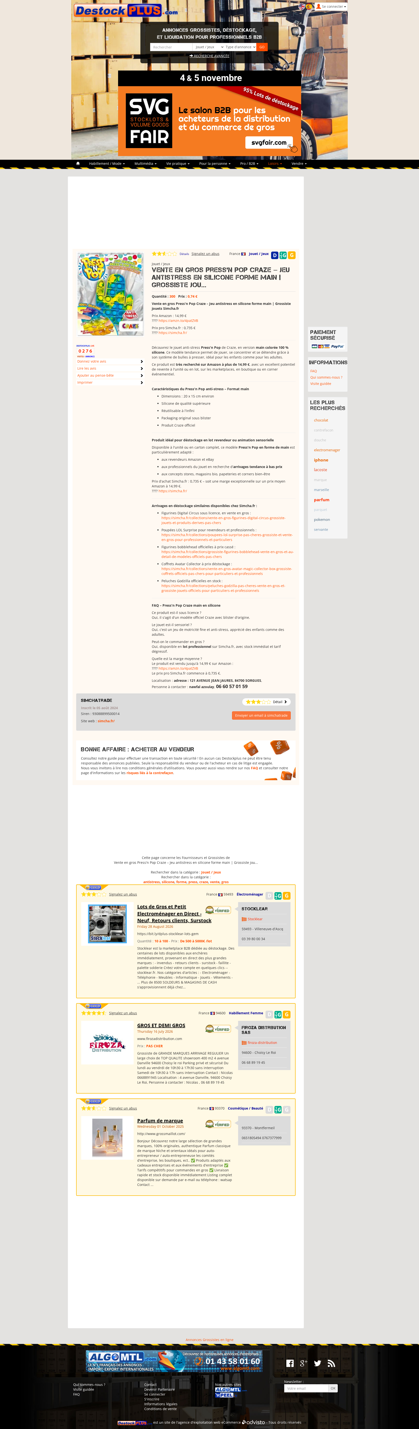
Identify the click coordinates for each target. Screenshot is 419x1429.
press (192, 882)
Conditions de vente (160, 1408)
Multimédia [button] (144, 163)
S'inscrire (151, 1399)
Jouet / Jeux (259, 253)
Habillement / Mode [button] (105, 163)
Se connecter (154, 1394)
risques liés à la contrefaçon (150, 772)
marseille (321, 489)
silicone (168, 882)
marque (320, 479)
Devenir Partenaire (159, 1389)
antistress (151, 882)
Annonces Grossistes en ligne (210, 1339)
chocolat (321, 420)
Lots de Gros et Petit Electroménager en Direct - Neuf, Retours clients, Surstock (174, 913)
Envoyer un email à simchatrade (261, 715)
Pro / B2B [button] (248, 163)
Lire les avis (86, 368)
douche (320, 440)
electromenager (327, 449)
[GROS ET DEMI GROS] (107, 1042)
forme (181, 882)
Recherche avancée (211, 56)
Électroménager (250, 894)
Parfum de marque (160, 1120)
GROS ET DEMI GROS (161, 1025)
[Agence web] (253, 1422)
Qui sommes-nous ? (326, 377)
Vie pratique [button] (176, 163)
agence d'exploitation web (199, 1422)
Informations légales (160, 1404)
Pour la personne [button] (213, 163)
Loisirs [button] (274, 163)
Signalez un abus (205, 253)
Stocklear (255, 908)
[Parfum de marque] (107, 1137)
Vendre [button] (298, 163)
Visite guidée (320, 383)
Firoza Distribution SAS (264, 1030)
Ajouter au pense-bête (95, 375)
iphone (321, 460)
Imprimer (85, 382)
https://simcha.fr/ (173, 332)
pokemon (322, 519)
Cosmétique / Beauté (245, 1108)
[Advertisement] (186, 215)
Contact (150, 1384)
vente (214, 882)
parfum (322, 499)
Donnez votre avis (91, 361)
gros (225, 882)
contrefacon (323, 430)
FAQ (254, 768)
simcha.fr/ (106, 721)
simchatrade (96, 700)
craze (203, 882)
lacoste (320, 469)
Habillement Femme (246, 1013)
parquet (320, 509)
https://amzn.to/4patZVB (178, 320)
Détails (184, 254)
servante (321, 529)
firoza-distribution (262, 1042)
